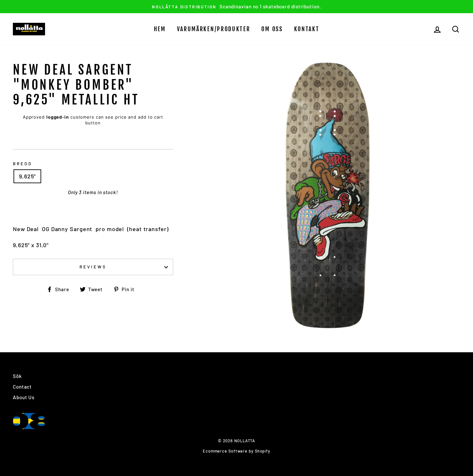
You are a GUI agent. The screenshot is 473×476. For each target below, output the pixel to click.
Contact (22, 387)
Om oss (272, 28)
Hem (160, 28)
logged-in (57, 117)
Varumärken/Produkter (213, 28)
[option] (236, 6)
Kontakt (307, 28)
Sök (17, 376)
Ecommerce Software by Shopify (236, 451)
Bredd (22, 163)
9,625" (27, 176)
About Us (23, 397)
